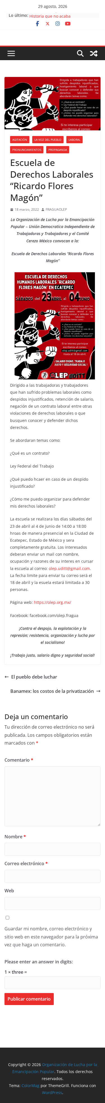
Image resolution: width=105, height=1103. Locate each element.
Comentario (18, 760)
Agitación (19, 140)
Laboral (74, 140)
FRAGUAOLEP (56, 209)
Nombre (15, 837)
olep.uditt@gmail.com (69, 568)
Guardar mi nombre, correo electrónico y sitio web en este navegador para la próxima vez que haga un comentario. (51, 937)
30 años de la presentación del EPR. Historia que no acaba (62, 16)
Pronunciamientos (26, 150)
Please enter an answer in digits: (38, 962)
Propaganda (57, 150)
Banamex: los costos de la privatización (52, 691)
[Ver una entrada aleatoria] (94, 53)
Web (9, 891)
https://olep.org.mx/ (52, 602)
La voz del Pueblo (47, 140)
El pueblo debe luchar (34, 677)
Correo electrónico (26, 863)
